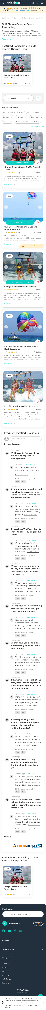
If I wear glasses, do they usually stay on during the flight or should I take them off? (24, 763)
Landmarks (7, 983)
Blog (4, 971)
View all (8, 837)
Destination (6, 18)
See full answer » (21, 475)
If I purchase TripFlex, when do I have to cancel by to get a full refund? (26, 532)
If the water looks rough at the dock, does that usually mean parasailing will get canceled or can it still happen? (26, 684)
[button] (17, 481)
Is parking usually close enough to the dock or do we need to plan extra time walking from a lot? (25, 723)
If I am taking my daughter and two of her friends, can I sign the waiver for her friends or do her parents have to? (26, 493)
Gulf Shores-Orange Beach (29, 18)
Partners (5, 967)
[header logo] (14, 3)
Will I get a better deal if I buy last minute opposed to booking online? (25, 456)
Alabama (15, 18)
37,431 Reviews (19, 10)
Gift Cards (6, 979)
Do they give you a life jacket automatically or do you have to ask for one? (25, 646)
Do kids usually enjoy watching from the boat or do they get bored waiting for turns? (26, 609)
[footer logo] (23, 990)
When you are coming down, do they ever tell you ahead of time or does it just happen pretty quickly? (25, 570)
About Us (6, 964)
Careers (5, 975)
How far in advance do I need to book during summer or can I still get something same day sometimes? (26, 803)
